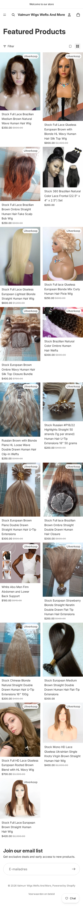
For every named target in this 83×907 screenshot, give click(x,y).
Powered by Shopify (63, 885)
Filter (11, 46)
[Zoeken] (13, 14)
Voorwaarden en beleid (41, 893)
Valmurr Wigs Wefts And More (34, 885)
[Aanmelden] (74, 869)
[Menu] (4, 14)
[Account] (69, 14)
